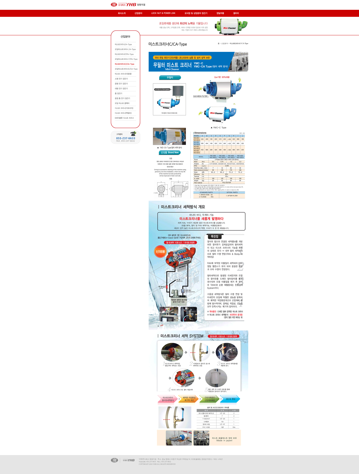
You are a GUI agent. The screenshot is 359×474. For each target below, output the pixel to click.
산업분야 (224, 43)
